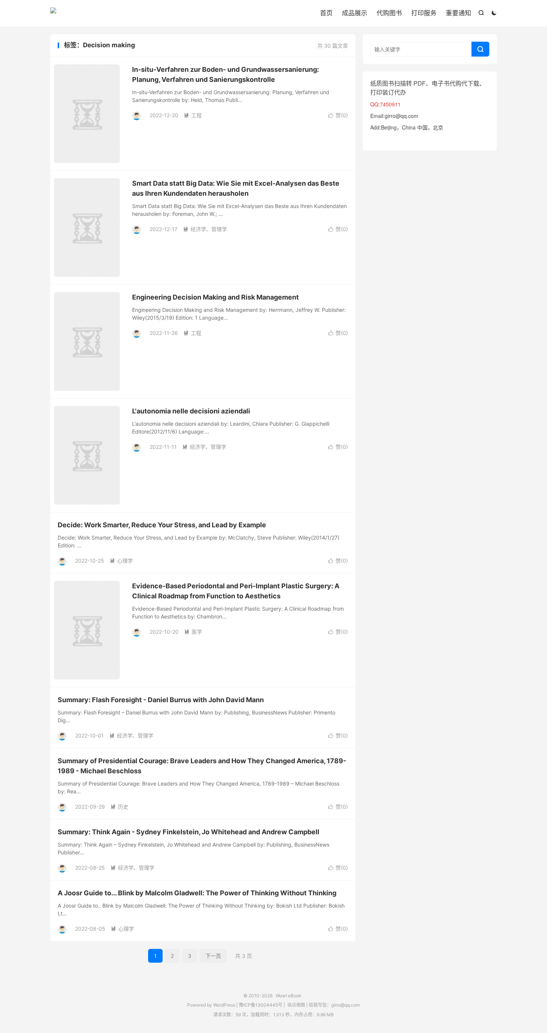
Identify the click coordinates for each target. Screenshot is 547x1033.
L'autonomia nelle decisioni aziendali (191, 411)
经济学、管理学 (205, 229)
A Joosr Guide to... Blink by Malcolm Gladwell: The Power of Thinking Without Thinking (197, 893)
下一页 (213, 956)
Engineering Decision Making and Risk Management (215, 297)
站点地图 (296, 1005)
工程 (193, 115)
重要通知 (458, 13)
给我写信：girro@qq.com (334, 1005)
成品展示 (354, 13)
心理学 (121, 560)
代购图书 (389, 13)
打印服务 (423, 13)
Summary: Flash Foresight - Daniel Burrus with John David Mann (161, 700)
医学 (193, 632)
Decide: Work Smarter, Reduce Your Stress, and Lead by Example (162, 525)
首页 (326, 13)
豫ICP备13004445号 (260, 1005)
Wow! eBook (53, 13)
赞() (338, 115)
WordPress (223, 1005)
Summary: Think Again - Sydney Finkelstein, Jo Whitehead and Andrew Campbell (188, 832)
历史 (119, 806)
